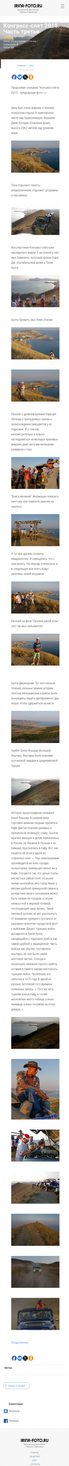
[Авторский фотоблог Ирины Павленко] (28, 9)
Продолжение (19, 1342)
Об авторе (34, 1456)
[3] (10, 38)
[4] (13, 38)
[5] (16, 38)
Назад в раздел (16, 1385)
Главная (34, 1452)
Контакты (35, 1464)
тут (45, 92)
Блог (34, 1460)
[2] (7, 38)
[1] (4, 38)
